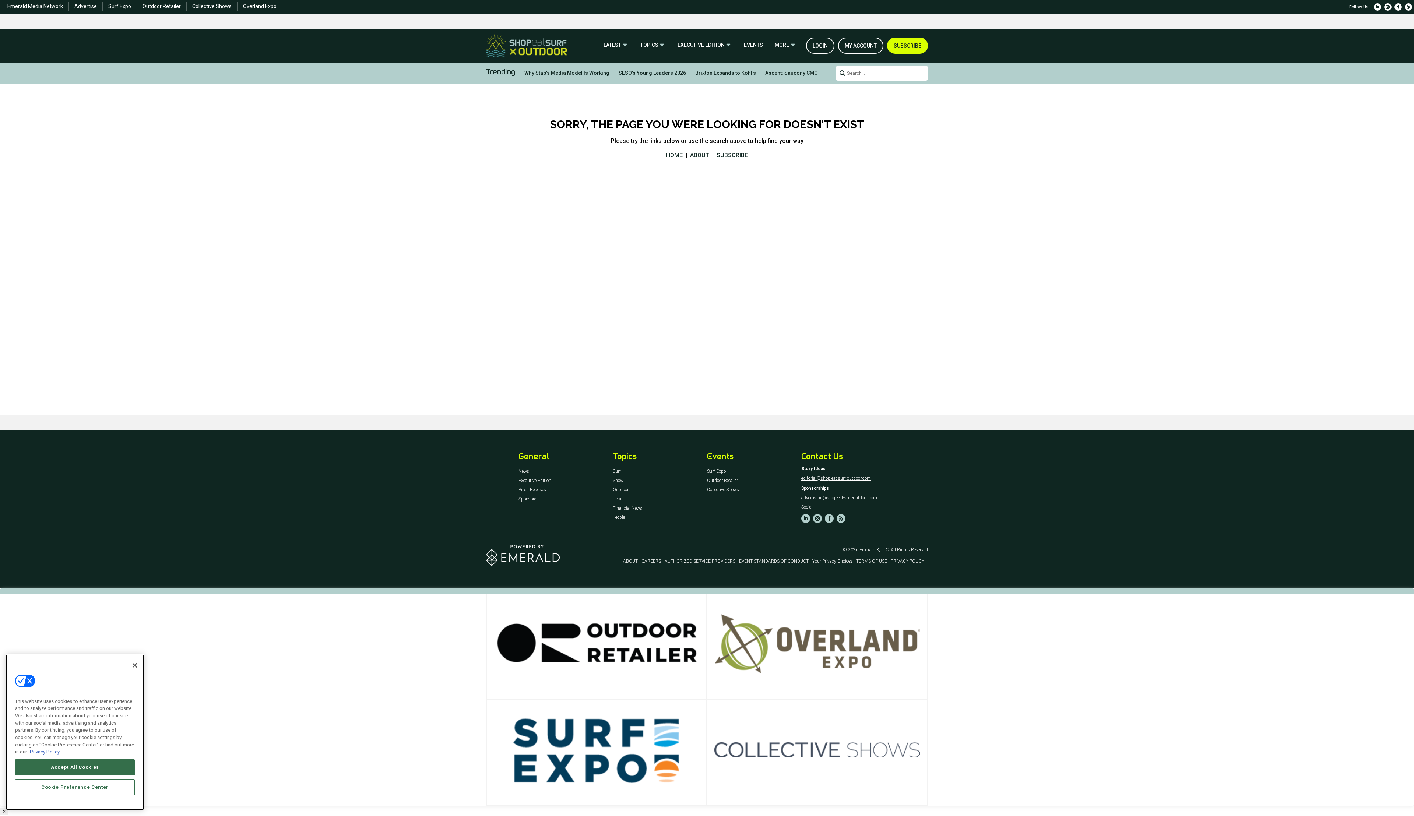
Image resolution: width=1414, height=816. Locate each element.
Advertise (85, 6)
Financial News (627, 508)
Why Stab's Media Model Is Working (566, 73)
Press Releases (532, 490)
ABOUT (699, 155)
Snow (618, 480)
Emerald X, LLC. (874, 549)
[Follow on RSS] (1408, 7)
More (782, 45)
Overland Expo (260, 6)
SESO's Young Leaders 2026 (652, 73)
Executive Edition (701, 45)
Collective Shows (212, 6)
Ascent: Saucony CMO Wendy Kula (806, 73)
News (523, 471)
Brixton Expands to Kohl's (725, 73)
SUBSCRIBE (732, 155)
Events (753, 45)
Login (820, 46)
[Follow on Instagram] (1388, 7)
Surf (617, 471)
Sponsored (528, 499)
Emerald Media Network (35, 6)
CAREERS (651, 561)
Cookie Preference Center (75, 787)
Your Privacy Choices (832, 561)
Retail (618, 499)
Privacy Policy (45, 752)
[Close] (135, 665)
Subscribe (907, 46)
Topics (649, 45)
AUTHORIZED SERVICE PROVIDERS (700, 561)
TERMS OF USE (871, 561)
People (619, 517)
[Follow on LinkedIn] (1377, 7)
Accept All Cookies (75, 767)
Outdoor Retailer (162, 6)
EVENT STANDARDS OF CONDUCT (774, 561)
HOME (674, 155)
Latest (612, 45)
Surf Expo (119, 6)
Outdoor (621, 490)
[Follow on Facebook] (1398, 7)
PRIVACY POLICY (907, 561)
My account (861, 46)
